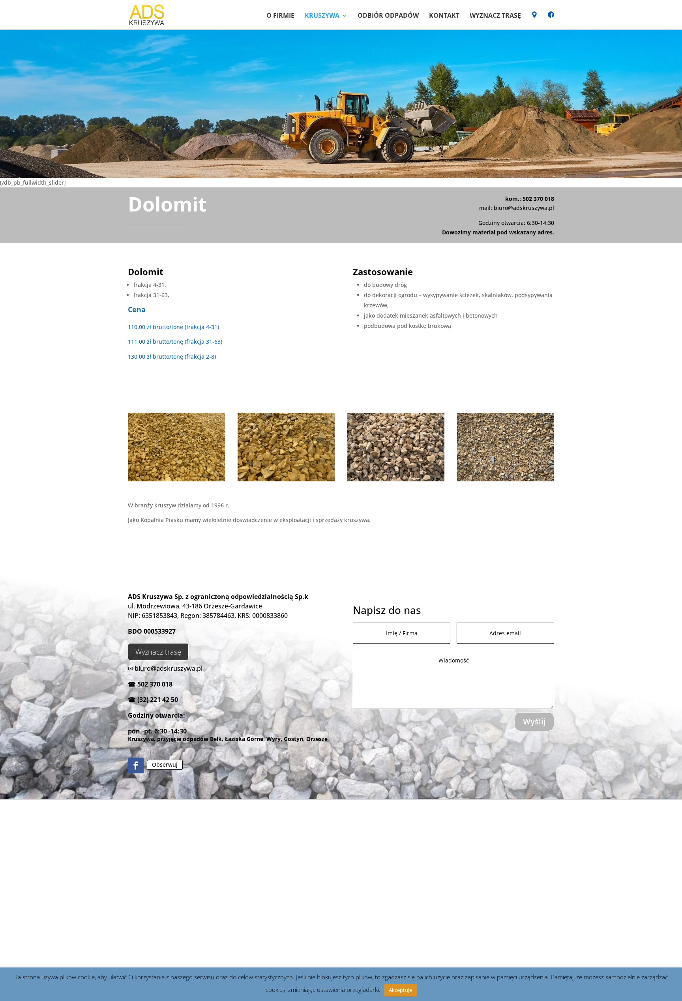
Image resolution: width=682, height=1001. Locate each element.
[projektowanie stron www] (174, 990)
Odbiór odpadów (388, 16)
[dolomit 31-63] (286, 479)
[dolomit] (505, 479)
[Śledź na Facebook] (136, 765)
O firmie (280, 16)
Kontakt (444, 16)
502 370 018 (154, 684)
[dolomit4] (395, 479)
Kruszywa (322, 16)
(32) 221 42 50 (157, 699)
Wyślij (534, 721)
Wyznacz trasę (495, 16)
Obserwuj (165, 764)
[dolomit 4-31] (176, 479)
